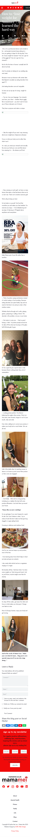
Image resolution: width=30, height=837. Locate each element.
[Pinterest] (15, 7)
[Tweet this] (12, 725)
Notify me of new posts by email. (13, 708)
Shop (15, 817)
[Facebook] (8, 7)
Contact (15, 821)
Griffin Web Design (20, 827)
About (15, 796)
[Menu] (2, 8)
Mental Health (15, 800)
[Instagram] (13, 7)
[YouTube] (18, 7)
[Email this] (4, 725)
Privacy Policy (15, 831)
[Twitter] (10, 7)
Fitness (15, 804)
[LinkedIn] (21, 7)
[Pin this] (20, 725)
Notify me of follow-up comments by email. (15, 704)
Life (15, 813)
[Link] (15, 2)
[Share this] (8, 725)
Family (15, 809)
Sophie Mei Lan (10, 40)
